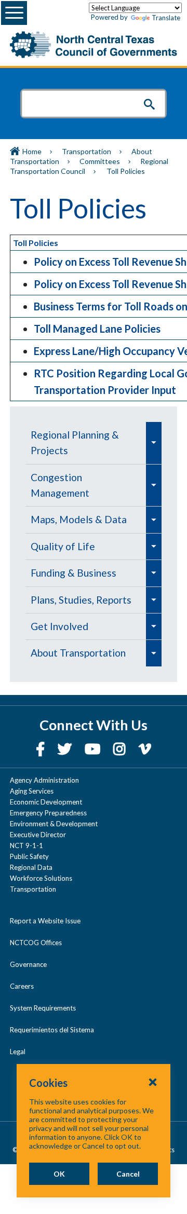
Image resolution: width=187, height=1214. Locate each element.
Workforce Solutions (41, 878)
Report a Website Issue (45, 921)
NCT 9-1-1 (26, 845)
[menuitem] (85, 443)
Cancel (128, 1173)
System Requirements (43, 1008)
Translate (166, 17)
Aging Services (32, 791)
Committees (99, 161)
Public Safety (29, 856)
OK (59, 1173)
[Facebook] (41, 748)
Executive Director (38, 834)
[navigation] (93, 544)
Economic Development (46, 802)
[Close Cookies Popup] (153, 1081)
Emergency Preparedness (48, 813)
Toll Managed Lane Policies (97, 328)
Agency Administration (44, 780)
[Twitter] (66, 748)
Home (32, 151)
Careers (22, 986)
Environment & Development (54, 824)
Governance (28, 964)
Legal (17, 1051)
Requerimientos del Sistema (52, 1030)
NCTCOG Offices (36, 942)
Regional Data (31, 867)
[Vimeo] (145, 748)
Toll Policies (35, 243)
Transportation (86, 151)
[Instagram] (120, 748)
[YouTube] (94, 748)
